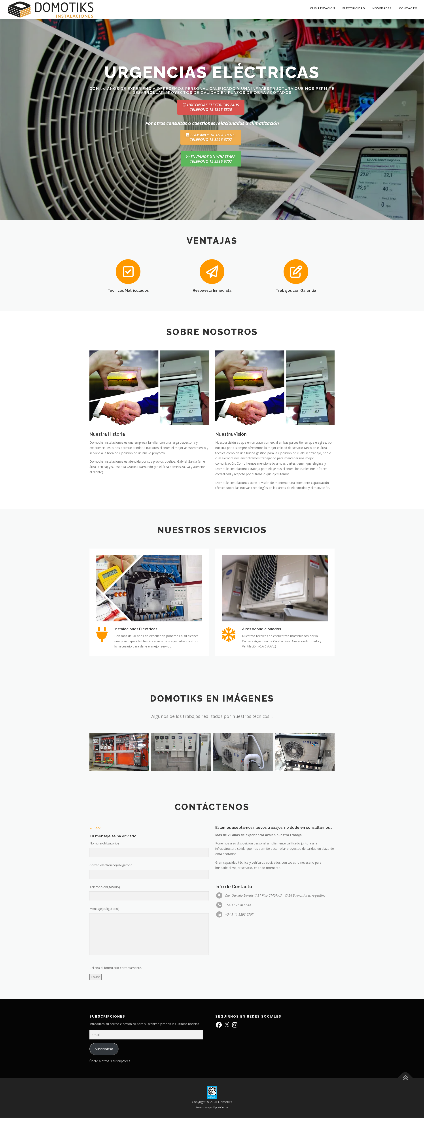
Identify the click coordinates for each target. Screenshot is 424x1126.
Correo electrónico (111, 865)
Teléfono (104, 887)
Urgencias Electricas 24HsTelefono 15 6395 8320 (212, 107)
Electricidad (354, 8)
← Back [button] (94, 828)
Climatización (322, 8)
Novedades (382, 8)
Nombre (104, 843)
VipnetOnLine (220, 1107)
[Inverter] (305, 752)
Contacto (408, 8)
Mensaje (104, 908)
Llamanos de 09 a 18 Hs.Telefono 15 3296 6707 (212, 137)
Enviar (95, 977)
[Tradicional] (243, 752)
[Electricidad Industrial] (119, 752)
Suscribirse (104, 1049)
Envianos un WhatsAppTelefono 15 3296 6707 (213, 159)
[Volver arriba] (405, 1078)
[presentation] (96, 753)
